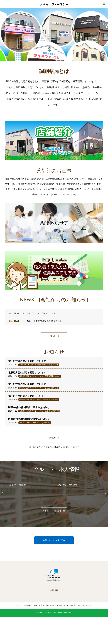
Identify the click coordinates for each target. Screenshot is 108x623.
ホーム (18, 605)
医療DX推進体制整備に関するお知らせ (29, 407)
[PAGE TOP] (54, 557)
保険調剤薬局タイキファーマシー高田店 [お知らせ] (38, 399)
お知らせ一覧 (54, 336)
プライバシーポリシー (84, 605)
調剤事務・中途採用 (67, 485)
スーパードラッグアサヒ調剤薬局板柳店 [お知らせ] (38, 365)
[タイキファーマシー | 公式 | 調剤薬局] (54, 575)
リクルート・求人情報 (65, 605)
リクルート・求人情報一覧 (54, 511)
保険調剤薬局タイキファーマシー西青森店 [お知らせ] (39, 376)
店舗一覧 (37, 605)
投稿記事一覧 (54, 438)
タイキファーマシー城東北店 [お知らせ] (34, 423)
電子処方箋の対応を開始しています (27, 361)
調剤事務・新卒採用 (18, 485)
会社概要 (54, 590)
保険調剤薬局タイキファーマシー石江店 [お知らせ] (38, 388)
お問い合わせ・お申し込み (54, 540)
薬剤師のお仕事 (48, 605)
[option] (54, 34)
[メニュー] (104, 4)
